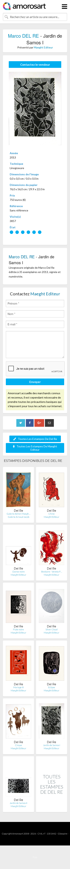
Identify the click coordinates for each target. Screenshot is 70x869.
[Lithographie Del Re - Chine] (51, 489)
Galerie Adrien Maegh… (18, 513)
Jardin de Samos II (18, 803)
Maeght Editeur (43, 47)
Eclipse (51, 687)
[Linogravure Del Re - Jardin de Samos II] (18, 778)
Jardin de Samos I (51, 745)
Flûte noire (18, 629)
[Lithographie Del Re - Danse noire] (18, 547)
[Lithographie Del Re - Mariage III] (18, 663)
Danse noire (18, 571)
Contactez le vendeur (35, 64)
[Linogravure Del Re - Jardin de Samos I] (51, 721)
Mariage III (18, 687)
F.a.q (35, 857)
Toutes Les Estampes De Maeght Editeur (37, 448)
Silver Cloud (52, 629)
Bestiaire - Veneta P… (51, 571)
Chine (51, 513)
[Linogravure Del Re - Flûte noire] (18, 605)
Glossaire (62, 833)
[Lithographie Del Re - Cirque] (18, 721)
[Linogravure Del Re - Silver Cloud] (51, 605)
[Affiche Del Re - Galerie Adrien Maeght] (18, 489)
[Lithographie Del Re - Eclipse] (51, 663)
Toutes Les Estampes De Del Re (37, 438)
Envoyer (35, 382)
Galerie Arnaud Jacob (18, 516)
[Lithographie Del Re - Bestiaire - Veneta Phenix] (51, 547)
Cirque (18, 745)
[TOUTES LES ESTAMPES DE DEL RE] (51, 808)
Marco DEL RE (23, 35)
